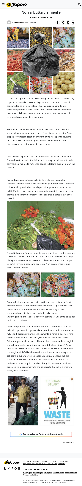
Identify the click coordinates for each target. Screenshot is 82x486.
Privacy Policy (45, 461)
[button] (58, 22)
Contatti (54, 461)
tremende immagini (63, 341)
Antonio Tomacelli (19, 22)
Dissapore (34, 17)
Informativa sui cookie (31, 461)
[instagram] (19, 468)
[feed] (5, 468)
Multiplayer (27, 473)
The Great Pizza (71, 473)
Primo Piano (46, 17)
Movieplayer (38, 473)
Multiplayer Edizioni (30, 475)
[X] (9, 468)
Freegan (11, 359)
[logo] (16, 4)
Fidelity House (58, 473)
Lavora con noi (64, 461)
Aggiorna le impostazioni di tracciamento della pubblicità (44, 464)
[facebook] (12, 468)
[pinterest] (16, 468)
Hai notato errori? (69, 442)
